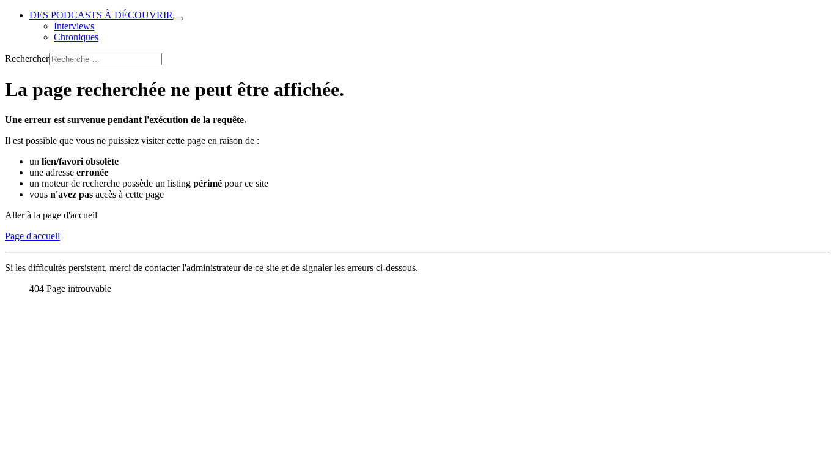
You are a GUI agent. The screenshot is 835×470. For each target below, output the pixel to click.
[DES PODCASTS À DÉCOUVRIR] (178, 18)
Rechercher (27, 58)
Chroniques (76, 37)
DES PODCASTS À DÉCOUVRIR (101, 15)
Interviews (74, 26)
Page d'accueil (32, 236)
